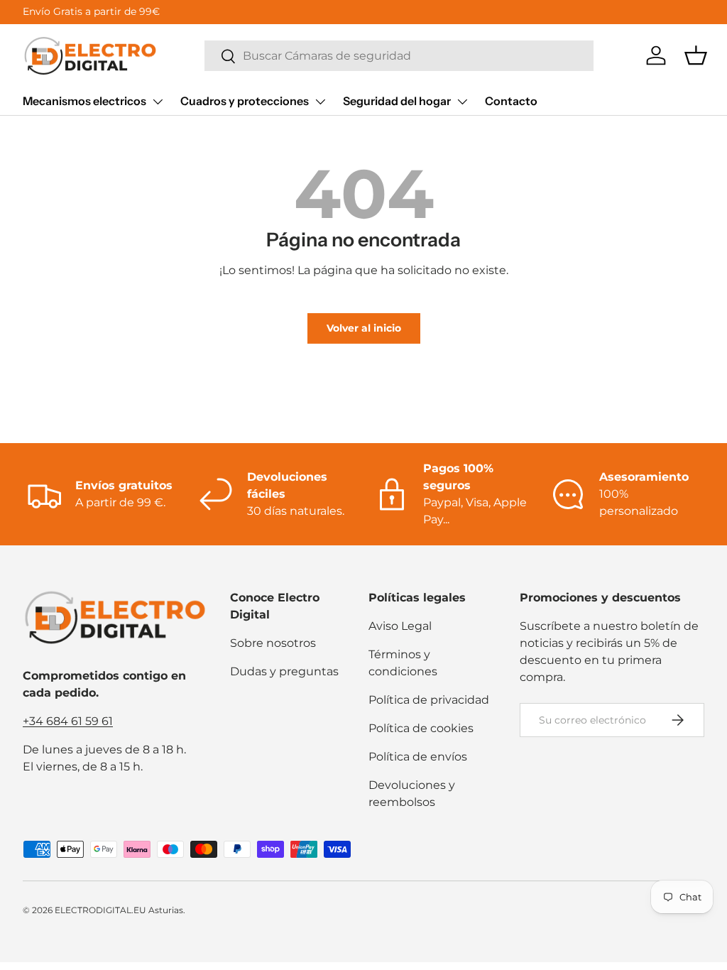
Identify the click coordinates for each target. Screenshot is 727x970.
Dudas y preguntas (284, 671)
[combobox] (399, 55)
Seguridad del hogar (397, 101)
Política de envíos (417, 756)
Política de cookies (421, 728)
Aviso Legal (400, 626)
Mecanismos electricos (84, 101)
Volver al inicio (364, 328)
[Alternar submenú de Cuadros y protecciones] (320, 101)
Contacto (511, 101)
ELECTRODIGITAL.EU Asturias (119, 910)
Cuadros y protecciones (244, 101)
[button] (695, 55)
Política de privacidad (428, 700)
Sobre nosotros (273, 643)
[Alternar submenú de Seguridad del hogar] (462, 101)
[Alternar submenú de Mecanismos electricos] (157, 101)
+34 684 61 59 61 (68, 721)
